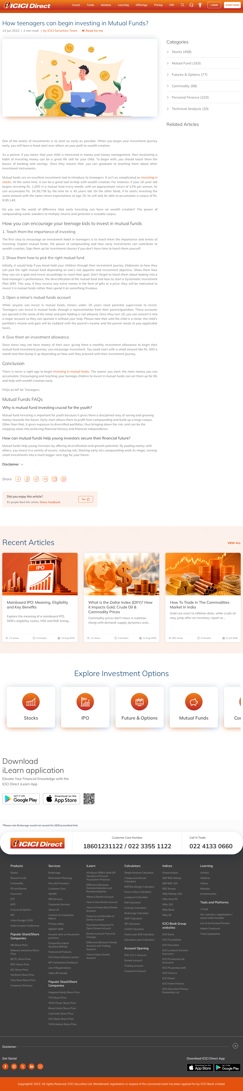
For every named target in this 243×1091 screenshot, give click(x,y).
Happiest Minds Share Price (64, 992)
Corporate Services (59, 904)
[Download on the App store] (200, 1067)
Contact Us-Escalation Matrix (61, 916)
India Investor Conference (24, 925)
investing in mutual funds (71, 371)
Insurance (16, 893)
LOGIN (214, 5)
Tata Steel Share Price (23, 980)
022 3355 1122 (149, 846)
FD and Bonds (18, 888)
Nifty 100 (167, 904)
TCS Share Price (57, 997)
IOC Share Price (19, 969)
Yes (83, 499)
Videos (204, 883)
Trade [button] (90, 5)
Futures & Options (20, 909)
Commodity (16, 883)
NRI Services (55, 899)
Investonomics (208, 893)
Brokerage (54, 872)
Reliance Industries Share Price (24, 952)
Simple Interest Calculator (139, 872)
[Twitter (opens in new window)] (23, 1066)
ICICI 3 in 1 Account (135, 955)
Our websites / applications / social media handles (216, 916)
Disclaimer (10, 464)
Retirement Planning (60, 877)
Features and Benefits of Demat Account (100, 918)
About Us (53, 909)
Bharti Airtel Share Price (62, 1008)
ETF (12, 899)
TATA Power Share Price (62, 1002)
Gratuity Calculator (135, 907)
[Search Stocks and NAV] (182, 5)
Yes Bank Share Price (22, 974)
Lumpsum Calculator (136, 897)
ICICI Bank (168, 934)
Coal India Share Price (60, 1013)
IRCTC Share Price (20, 959)
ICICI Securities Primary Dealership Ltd (175, 990)
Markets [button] (106, 5)
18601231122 (103, 846)
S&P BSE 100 (170, 883)
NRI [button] (171, 5)
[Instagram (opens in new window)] (14, 1066)
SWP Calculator (133, 918)
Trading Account (133, 965)
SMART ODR (55, 929)
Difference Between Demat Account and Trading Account (101, 946)
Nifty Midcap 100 (172, 893)
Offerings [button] (141, 5)
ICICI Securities (170, 944)
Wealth (52, 893)
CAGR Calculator (134, 929)
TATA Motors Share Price (62, 1024)
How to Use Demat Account (102, 902)
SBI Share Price (19, 944)
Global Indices (170, 872)
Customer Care (56, 888)
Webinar (205, 877)
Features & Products (59, 951)
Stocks (14, 872)
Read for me (94, 30)
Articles (204, 872)
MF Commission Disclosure (63, 962)
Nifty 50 (166, 914)
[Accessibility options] (200, 5)
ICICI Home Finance (173, 983)
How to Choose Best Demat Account (102, 909)
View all (234, 543)
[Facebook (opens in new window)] (5, 1066)
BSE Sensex (169, 888)
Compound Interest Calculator (135, 879)
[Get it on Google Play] (227, 1067)
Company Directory (21, 985)
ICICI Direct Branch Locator (63, 957)
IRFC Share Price (19, 964)
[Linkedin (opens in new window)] (31, 1066)
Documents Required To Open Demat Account (100, 926)
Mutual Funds (18, 877)
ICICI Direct (168, 978)
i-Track (204, 909)
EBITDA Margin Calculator (139, 886)
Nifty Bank (168, 909)
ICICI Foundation (171, 939)
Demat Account (133, 960)
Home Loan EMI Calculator (139, 934)
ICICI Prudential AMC (174, 967)
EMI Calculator (132, 902)
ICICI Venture (169, 972)
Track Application (210, 933)
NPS (12, 904)
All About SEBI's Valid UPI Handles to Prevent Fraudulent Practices (100, 876)
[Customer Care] (191, 5)
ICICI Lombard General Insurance (175, 952)
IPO (12, 914)
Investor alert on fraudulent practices (64, 936)
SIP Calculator (132, 923)
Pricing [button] (158, 5)
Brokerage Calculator (136, 913)
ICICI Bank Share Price (61, 1018)
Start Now (232, 5)
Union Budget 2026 (21, 920)
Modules (205, 888)
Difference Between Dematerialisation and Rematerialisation (99, 888)
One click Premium (58, 883)
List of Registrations (59, 967)
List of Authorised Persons (215, 923)
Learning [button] (123, 5)
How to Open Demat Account (98, 956)
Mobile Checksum (210, 928)
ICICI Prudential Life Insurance (173, 960)
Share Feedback (50, 502)
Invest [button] (76, 5)
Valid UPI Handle (57, 973)
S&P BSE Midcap (171, 877)
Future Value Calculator (137, 891)
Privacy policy (56, 923)
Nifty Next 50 (170, 899)
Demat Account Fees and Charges (100, 935)
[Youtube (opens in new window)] (40, 1066)
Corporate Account (135, 970)
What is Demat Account (100, 896)
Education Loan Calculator (139, 939)
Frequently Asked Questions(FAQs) (58, 945)
